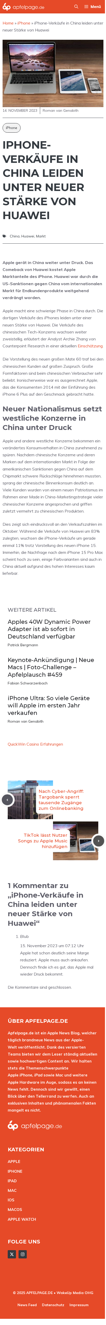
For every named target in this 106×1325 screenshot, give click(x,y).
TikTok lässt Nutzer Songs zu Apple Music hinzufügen (42, 841)
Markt (41, 236)
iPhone (11, 128)
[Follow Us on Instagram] (23, 1254)
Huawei (27, 236)
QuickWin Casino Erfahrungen (35, 744)
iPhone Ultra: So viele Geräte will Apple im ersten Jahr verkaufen (49, 705)
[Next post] (98, 841)
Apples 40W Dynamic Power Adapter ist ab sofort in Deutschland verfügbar (49, 629)
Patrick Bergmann (23, 645)
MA (11, 1190)
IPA (11, 1180)
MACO (14, 1209)
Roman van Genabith (25, 721)
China (15, 236)
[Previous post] (7, 800)
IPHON (14, 1171)
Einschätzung (90, 345)
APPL (13, 1161)
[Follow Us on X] (12, 1254)
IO (10, 1200)
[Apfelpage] (24, 6)
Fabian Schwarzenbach (28, 683)
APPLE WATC (20, 1219)
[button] (76, 6)
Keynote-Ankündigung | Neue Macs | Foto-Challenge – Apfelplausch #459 (51, 667)
